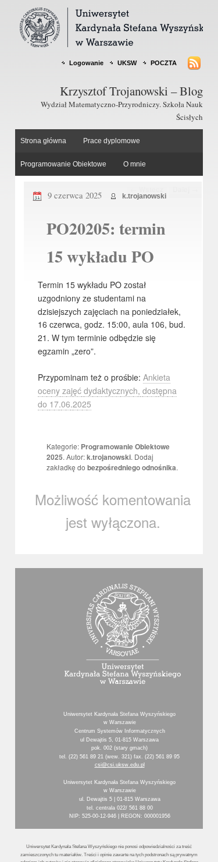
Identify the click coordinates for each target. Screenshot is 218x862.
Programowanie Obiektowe (63, 164)
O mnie (134, 164)
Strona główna (43, 141)
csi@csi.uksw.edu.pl (120, 765)
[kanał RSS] (190, 62)
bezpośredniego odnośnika (131, 467)
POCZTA (164, 62)
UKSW (127, 62)
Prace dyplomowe (111, 141)
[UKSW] (120, 681)
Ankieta (156, 377)
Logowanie (86, 62)
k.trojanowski (144, 196)
